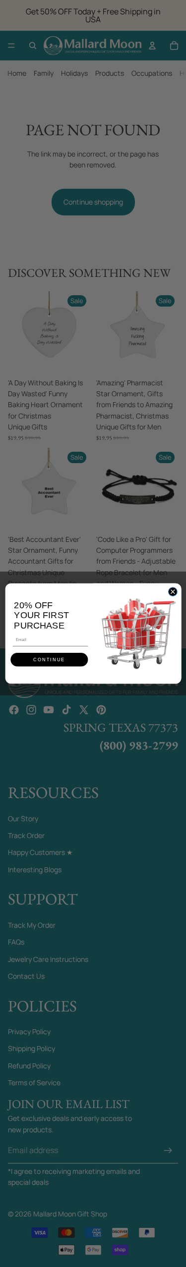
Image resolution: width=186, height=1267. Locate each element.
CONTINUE (49, 659)
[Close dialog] (172, 591)
